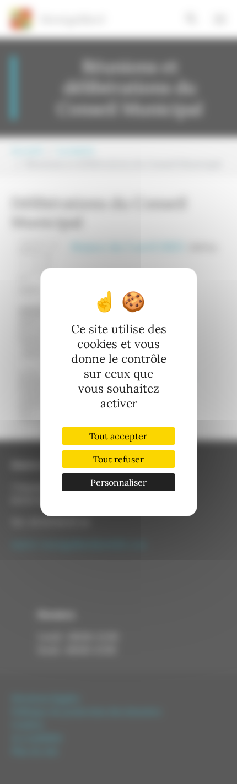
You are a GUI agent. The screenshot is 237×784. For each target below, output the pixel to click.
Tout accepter (118, 436)
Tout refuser (118, 459)
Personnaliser (118, 482)
